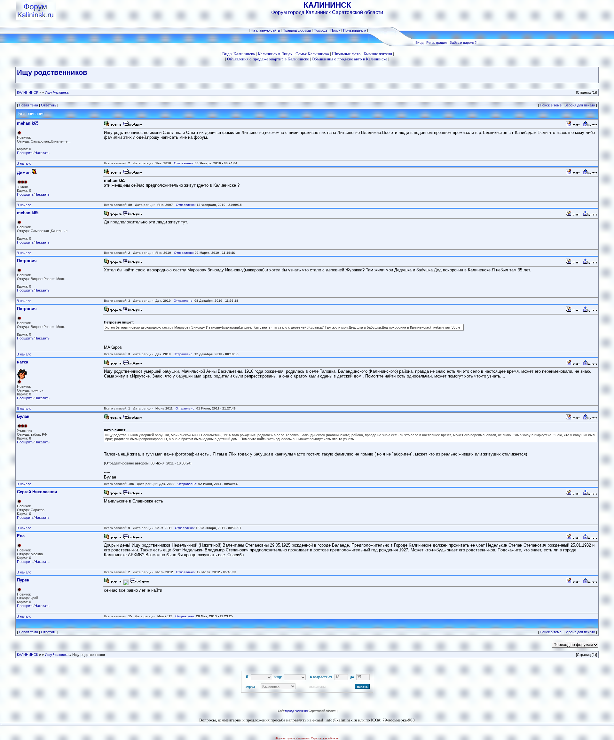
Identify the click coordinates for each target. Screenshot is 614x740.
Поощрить (25, 153)
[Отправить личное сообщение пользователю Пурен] (139, 582)
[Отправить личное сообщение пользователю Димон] (132, 173)
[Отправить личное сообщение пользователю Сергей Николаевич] (132, 494)
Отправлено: (184, 163)
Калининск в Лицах (275, 53)
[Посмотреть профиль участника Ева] (113, 538)
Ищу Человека (56, 92)
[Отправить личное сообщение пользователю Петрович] (132, 263)
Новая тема (28, 105)
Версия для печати (579, 105)
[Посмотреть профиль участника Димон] (113, 173)
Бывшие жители (378, 53)
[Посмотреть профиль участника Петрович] (113, 263)
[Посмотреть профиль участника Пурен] (113, 582)
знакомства (317, 686)
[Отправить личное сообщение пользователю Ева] (132, 538)
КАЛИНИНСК (27, 92)
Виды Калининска (238, 53)
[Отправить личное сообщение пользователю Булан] (132, 418)
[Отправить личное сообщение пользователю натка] (132, 364)
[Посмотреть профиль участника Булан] (113, 418)
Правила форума (297, 30)
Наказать (42, 153)
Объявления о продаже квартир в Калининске (268, 59)
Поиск (335, 30)
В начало (24, 163)
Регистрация (436, 42)
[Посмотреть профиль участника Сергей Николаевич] (113, 494)
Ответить (48, 105)
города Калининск (296, 711)
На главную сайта (266, 30)
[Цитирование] (590, 125)
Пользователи (354, 30)
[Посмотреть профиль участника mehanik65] (113, 125)
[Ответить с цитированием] (574, 125)
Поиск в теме (551, 105)
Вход (419, 42)
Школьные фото (346, 53)
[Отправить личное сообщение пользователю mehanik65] (132, 125)
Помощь (320, 30)
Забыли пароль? (463, 42)
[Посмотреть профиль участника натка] (113, 364)
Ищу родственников (52, 72)
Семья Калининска (312, 53)
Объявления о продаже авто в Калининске (349, 59)
